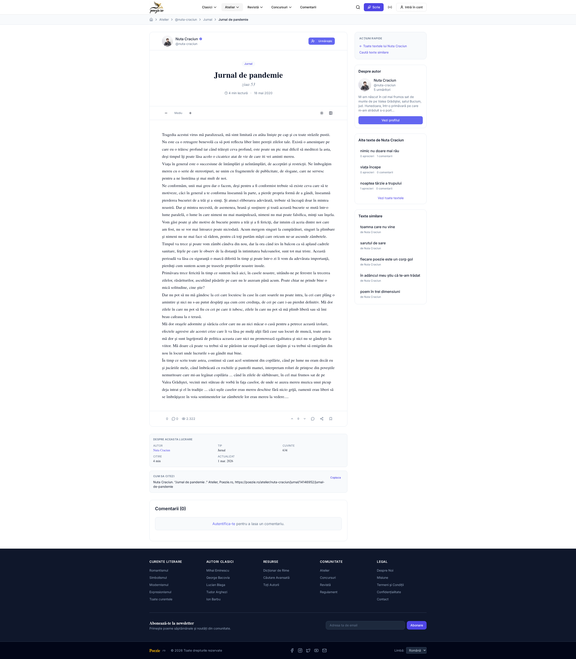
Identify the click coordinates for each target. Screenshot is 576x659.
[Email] (324, 650)
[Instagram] (300, 650)
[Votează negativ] (305, 419)
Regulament (329, 592)
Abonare (416, 625)
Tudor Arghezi (216, 592)
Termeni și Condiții (390, 585)
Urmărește (325, 41)
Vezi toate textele (391, 198)
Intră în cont (414, 7)
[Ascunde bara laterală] (331, 113)
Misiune (382, 577)
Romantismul (158, 570)
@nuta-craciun (186, 19)
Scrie (376, 7)
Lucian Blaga (215, 585)
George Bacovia (218, 577)
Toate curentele (160, 599)
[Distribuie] (322, 419)
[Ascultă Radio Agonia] (389, 7)
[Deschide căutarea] (358, 7)
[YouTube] (316, 650)
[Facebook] (292, 650)
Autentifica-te (223, 523)
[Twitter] (308, 650)
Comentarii (308, 7)
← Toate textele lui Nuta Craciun (383, 46)
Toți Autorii (271, 585)
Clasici (207, 7)
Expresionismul (160, 592)
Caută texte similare (374, 52)
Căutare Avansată (276, 577)
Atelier (230, 7)
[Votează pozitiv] (292, 419)
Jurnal (207, 19)
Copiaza (335, 477)
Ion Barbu (213, 599)
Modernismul (158, 585)
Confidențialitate (389, 592)
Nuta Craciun (161, 450)
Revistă (253, 7)
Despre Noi (385, 570)
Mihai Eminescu (217, 570)
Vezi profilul (391, 120)
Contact (383, 599)
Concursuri (279, 7)
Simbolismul (158, 577)
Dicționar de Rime (276, 570)
